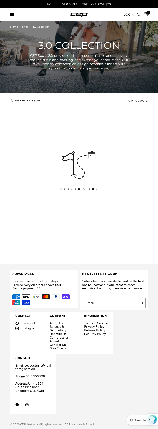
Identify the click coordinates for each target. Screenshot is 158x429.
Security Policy (95, 334)
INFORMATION (95, 315)
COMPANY (58, 315)
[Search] (139, 14)
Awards (55, 341)
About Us (56, 323)
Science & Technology (58, 328)
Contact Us (58, 345)
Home (14, 26)
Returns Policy (94, 330)
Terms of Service (96, 323)
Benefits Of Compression (59, 336)
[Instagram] (29, 404)
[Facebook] (19, 404)
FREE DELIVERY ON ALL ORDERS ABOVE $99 (79, 4)
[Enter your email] (141, 303)
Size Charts (58, 348)
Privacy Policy (94, 327)
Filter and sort (28, 100)
